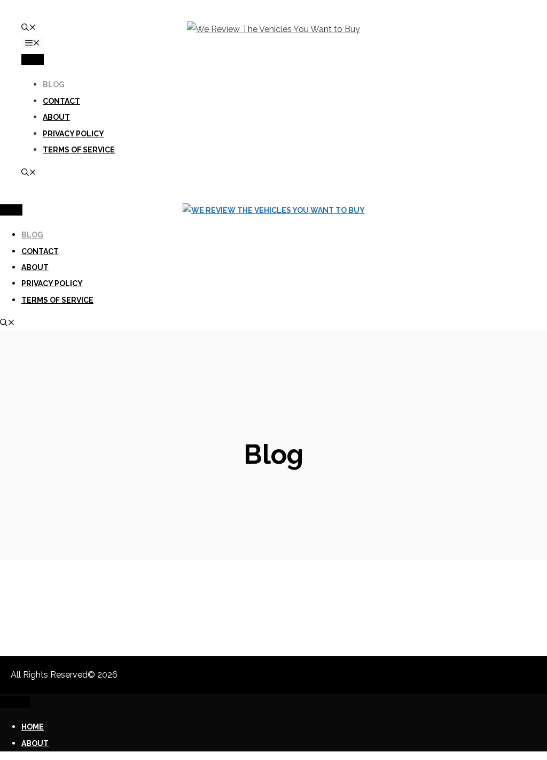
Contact (61, 101)
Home (32, 727)
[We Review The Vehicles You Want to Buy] (274, 210)
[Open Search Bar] (28, 28)
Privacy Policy (73, 133)
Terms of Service (79, 149)
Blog (54, 84)
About (56, 117)
